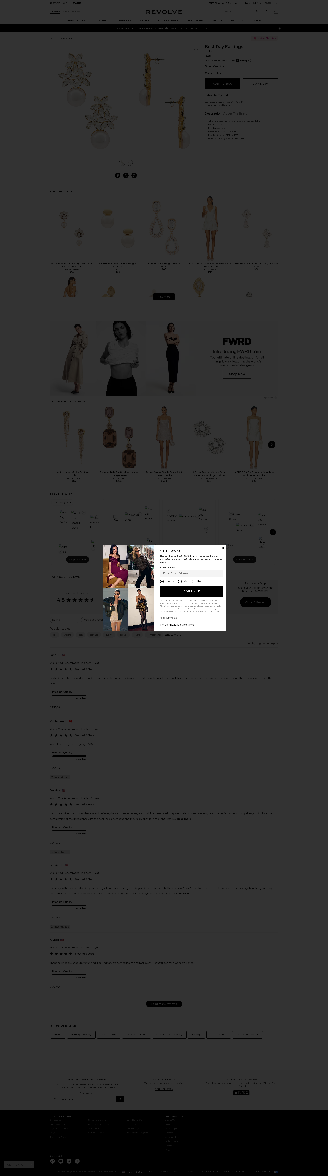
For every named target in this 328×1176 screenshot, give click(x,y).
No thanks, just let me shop (177, 624)
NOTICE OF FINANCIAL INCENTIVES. (203, 611)
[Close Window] (223, 548)
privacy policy (216, 609)
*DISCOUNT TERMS (168, 618)
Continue (192, 591)
